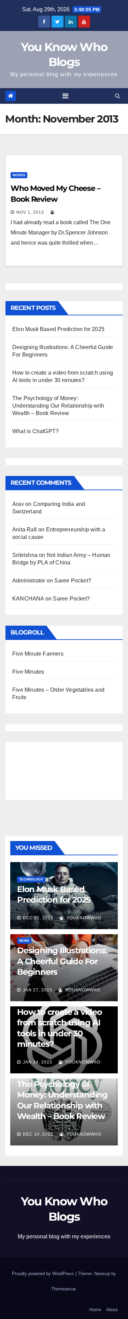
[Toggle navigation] (65, 96)
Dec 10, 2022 (38, 1134)
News (24, 940)
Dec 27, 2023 (38, 918)
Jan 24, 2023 (37, 1062)
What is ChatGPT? (35, 431)
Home (95, 1309)
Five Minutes (28, 672)
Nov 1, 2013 (30, 212)
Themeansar (63, 1288)
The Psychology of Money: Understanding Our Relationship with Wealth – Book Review (58, 405)
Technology (31, 879)
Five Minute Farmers (37, 654)
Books (19, 175)
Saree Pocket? (72, 580)
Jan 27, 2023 (37, 990)
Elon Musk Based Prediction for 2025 (58, 329)
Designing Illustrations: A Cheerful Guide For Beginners (61, 960)
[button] (117, 96)
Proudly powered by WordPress (43, 1273)
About (112, 1309)
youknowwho (83, 918)
